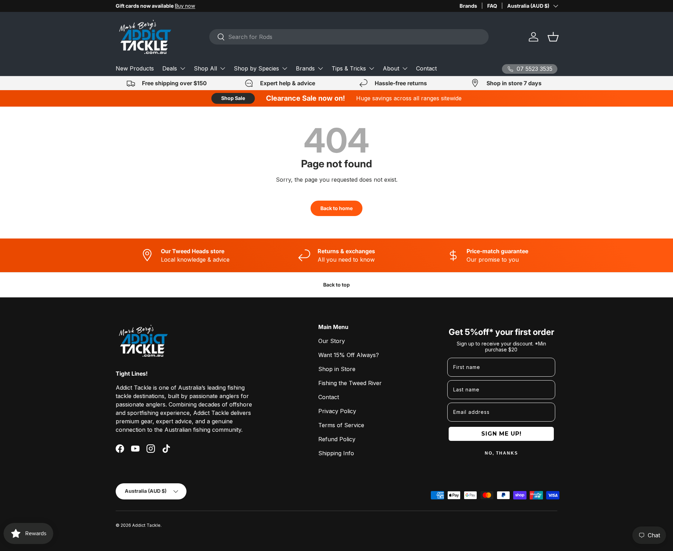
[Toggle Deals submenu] (182, 68)
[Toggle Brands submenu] (320, 68)
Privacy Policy (337, 411)
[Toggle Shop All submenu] (222, 68)
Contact (426, 68)
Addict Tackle (146, 525)
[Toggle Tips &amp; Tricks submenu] (371, 68)
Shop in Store (336, 368)
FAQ (492, 6)
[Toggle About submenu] (405, 68)
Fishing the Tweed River (350, 383)
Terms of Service (341, 425)
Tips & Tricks (349, 68)
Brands (468, 6)
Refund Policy (336, 439)
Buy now (185, 6)
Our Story (331, 340)
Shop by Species (256, 68)
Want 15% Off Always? (348, 354)
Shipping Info (336, 453)
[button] (553, 37)
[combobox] (349, 37)
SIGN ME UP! (501, 433)
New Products (135, 68)
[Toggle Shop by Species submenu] (284, 68)
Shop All (205, 68)
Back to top (336, 285)
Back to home (336, 208)
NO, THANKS (501, 453)
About (391, 68)
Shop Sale (233, 98)
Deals (169, 68)
